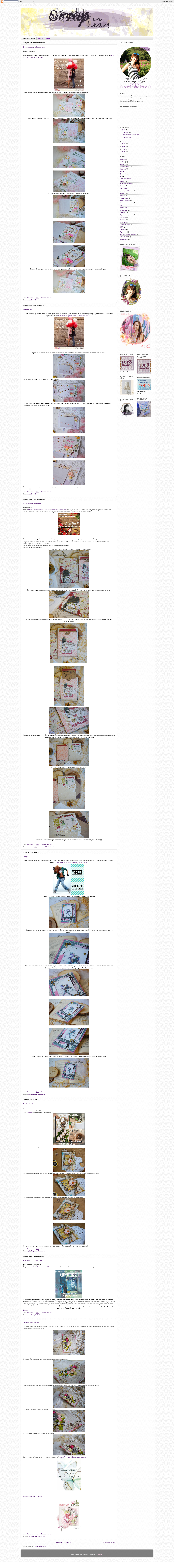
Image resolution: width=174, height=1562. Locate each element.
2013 (124, 152)
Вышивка (123, 169)
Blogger (100, 1554)
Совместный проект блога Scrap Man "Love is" (74, 316)
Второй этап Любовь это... (34, 47)
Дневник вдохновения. (32, 504)
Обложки (122, 212)
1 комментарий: (46, 492)
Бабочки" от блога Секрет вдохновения (72, 1457)
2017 (124, 141)
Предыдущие (109, 1542)
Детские (122, 174)
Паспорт (122, 220)
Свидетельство (125, 224)
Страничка (123, 232)
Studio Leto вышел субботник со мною (45, 1267)
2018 (124, 130)
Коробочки (123, 188)
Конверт (122, 181)
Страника (123, 229)
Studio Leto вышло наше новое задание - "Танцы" (71, 863)
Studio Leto (29, 1112)
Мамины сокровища (126, 203)
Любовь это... (28, 310)
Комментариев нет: (47, 1092)
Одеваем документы (126, 215)
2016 (124, 144)
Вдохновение (28, 1104)
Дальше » (26, 1310)
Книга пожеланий (125, 178)
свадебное (123, 222)
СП (35, 300)
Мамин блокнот (125, 200)
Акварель (123, 159)
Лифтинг (122, 193)
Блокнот (31, 847)
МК (121, 205)
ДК (35, 847)
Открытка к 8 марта (31, 1322)
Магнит (122, 195)
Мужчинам (123, 207)
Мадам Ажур (124, 198)
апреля (126, 132)
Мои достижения (44, 38)
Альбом (31, 300)
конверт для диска (126, 183)
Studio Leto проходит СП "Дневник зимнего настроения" (47, 510)
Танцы (25, 856)
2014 (124, 149)
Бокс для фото (124, 166)
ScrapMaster (124, 236)
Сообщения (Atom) (40, 1546)
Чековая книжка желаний (128, 234)
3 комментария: (46, 1534)
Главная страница (28, 38)
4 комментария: (46, 298)
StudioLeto (51, 847)
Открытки (34, 1094)
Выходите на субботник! (33, 1261)
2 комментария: (46, 844)
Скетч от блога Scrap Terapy (32, 1496)
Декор (122, 171)
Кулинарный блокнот (126, 191)
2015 (124, 146)
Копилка (122, 186)
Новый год (40, 847)
